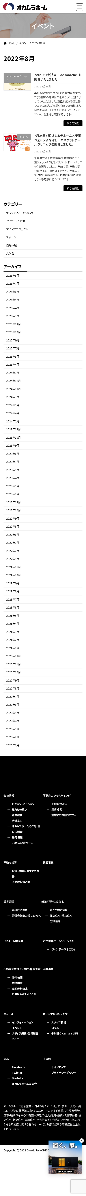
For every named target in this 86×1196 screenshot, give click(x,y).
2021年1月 (12, 648)
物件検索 (17, 983)
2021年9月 (12, 583)
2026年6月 (12, 292)
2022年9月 (12, 518)
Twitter (17, 1072)
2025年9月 (12, 340)
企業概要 (17, 815)
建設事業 (48, 862)
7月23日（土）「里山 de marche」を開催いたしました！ (57, 77)
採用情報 (17, 837)
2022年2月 (12, 551)
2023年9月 (12, 446)
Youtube (17, 1078)
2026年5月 (12, 300)
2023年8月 (12, 454)
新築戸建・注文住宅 (52, 901)
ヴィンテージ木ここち (63, 949)
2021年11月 (13, 567)
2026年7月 (12, 284)
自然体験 (11, 245)
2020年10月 (13, 672)
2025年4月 (12, 365)
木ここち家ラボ (58, 910)
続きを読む (73, 123)
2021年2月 (12, 640)
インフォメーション (22, 1022)
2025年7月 (12, 349)
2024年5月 (12, 405)
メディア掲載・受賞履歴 (25, 1033)
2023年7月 (12, 462)
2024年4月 (12, 413)
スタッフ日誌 (58, 1022)
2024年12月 (13, 381)
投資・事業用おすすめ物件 (25, 873)
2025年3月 (12, 373)
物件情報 (17, 977)
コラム (55, 1028)
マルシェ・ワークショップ (19, 213)
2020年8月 (12, 689)
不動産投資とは (21, 882)
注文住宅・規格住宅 (61, 915)
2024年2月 (12, 421)
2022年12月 (13, 502)
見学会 (10, 253)
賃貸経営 (56, 809)
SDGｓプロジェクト (17, 229)
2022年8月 (12, 527)
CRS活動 (17, 831)
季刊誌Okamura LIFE (64, 1033)
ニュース (8, 1014)
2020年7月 (12, 697)
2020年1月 (12, 745)
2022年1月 (12, 559)
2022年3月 (12, 543)
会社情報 (9, 795)
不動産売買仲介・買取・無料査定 (22, 969)
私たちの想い (19, 809)
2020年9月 (12, 680)
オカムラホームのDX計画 (26, 826)
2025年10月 (13, 332)
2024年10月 (13, 389)
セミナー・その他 (15, 221)
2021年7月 (12, 599)
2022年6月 (12, 535)
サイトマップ (58, 1067)
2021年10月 (13, 575)
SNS (6, 1058)
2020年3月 (12, 729)
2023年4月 (12, 478)
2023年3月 (12, 486)
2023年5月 (12, 470)
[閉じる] (81, 1140)
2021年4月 (12, 624)
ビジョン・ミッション (23, 804)
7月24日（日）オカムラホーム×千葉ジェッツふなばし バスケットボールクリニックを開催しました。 (57, 139)
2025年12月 (13, 324)
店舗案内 (17, 820)
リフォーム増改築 (13, 941)
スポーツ (11, 237)
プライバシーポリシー (63, 1072)
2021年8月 (12, 591)
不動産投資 (10, 862)
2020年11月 (13, 664)
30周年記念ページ (22, 843)
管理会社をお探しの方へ (26, 915)
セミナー (17, 1039)
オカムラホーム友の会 (24, 1084)
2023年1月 (12, 494)
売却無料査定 (20, 988)
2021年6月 (12, 608)
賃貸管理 (9, 901)
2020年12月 (13, 656)
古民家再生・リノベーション (58, 941)
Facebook (18, 1067)
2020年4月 (12, 721)
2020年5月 (12, 713)
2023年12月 (13, 430)
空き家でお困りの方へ (64, 815)
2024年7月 (12, 397)
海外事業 (48, 969)
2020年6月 (12, 705)
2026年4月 (12, 308)
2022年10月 (13, 510)
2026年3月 (12, 316)
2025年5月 (12, 357)
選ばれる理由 (20, 910)
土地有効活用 (59, 804)
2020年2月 (12, 737)
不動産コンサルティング (56, 795)
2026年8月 (12, 276)
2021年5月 (12, 616)
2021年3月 (12, 632)
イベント (17, 1028)
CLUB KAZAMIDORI (24, 994)
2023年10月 (13, 437)
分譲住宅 (55, 921)
